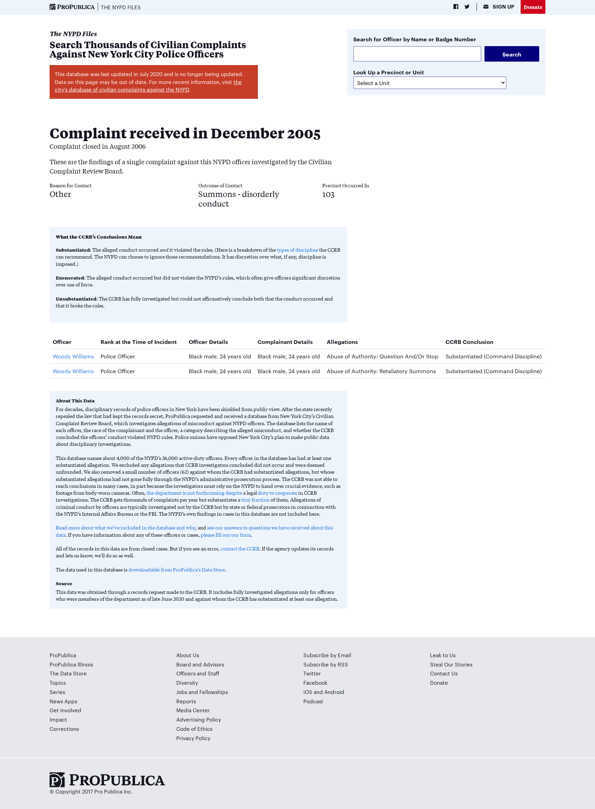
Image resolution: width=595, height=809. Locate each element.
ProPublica (63, 655)
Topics (58, 682)
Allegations (342, 341)
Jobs (181, 691)
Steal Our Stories (451, 664)
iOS (307, 691)
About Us (187, 655)
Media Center (193, 710)
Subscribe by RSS (325, 664)
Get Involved (65, 710)
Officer (62, 341)
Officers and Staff (197, 673)
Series (57, 691)
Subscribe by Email (327, 655)
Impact (58, 719)
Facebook (315, 682)
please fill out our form (226, 534)
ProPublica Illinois (71, 664)
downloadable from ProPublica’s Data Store (176, 569)
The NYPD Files (121, 7)
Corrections (64, 728)
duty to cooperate (277, 492)
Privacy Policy (193, 738)
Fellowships (213, 691)
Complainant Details (285, 341)
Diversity (187, 682)
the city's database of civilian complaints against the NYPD (148, 85)
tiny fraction (255, 499)
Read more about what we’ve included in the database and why (125, 527)
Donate (533, 7)
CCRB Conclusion (469, 341)
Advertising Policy (198, 719)
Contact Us (444, 673)
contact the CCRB (240, 548)
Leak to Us (443, 655)
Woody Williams (73, 356)
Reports (186, 701)
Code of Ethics (194, 728)
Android (334, 691)
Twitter (312, 673)
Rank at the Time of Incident (139, 341)
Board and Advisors (200, 664)
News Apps (63, 701)
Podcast (313, 701)
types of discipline (297, 249)
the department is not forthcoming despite (194, 492)
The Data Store (68, 673)
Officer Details (208, 341)
